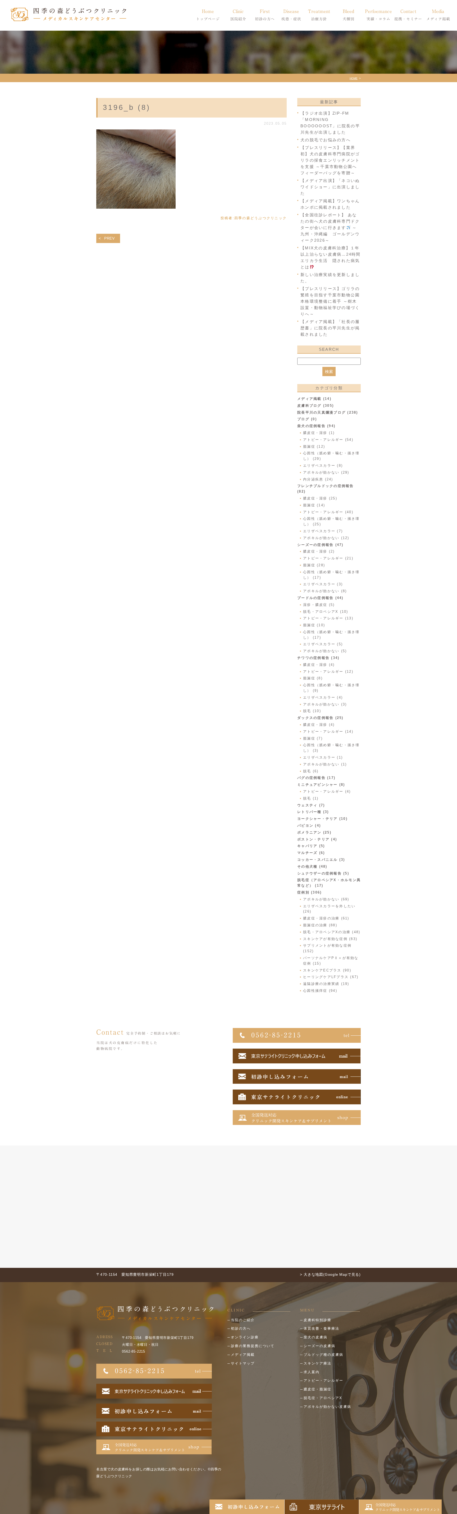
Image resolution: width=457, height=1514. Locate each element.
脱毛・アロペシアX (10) (325, 612)
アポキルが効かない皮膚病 (327, 1407)
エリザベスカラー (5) (323, 644)
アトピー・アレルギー (323, 1380)
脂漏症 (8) (313, 678)
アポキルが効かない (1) (325, 764)
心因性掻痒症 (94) (320, 991)
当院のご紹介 (243, 1320)
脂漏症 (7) (313, 738)
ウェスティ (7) (311, 805)
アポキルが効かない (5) (325, 651)
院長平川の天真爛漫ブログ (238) (327, 412)
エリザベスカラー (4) (323, 697)
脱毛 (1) (311, 798)
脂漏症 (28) (314, 565)
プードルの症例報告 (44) (320, 598)
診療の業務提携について (253, 1346)
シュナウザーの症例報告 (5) (323, 873)
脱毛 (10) (312, 711)
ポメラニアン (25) (314, 832)
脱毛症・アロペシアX (323, 1398)
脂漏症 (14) (314, 505)
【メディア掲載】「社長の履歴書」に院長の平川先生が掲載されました (330, 328)
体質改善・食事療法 (321, 1328)
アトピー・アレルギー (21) (328, 558)
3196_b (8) (126, 107)
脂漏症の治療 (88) (320, 925)
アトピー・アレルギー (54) (328, 440)
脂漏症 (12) (314, 446)
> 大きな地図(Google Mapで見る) (330, 1274)
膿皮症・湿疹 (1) (319, 433)
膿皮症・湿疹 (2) (319, 551)
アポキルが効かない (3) (325, 704)
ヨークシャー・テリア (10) (322, 819)
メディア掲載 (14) (314, 399)
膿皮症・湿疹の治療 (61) (326, 918)
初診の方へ (241, 1328)
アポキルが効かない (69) (326, 899)
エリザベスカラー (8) (323, 466)
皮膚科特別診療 (317, 1320)
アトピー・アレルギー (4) (327, 791)
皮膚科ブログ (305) (315, 406)
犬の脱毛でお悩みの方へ (325, 140)
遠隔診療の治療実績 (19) (326, 984)
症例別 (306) (309, 892)
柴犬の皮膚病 (315, 1337)
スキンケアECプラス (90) (327, 970)
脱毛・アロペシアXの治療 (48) (331, 932)
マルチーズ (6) (311, 853)
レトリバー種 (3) (313, 812)
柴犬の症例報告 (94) (316, 426)
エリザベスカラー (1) (323, 757)
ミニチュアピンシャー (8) (321, 785)
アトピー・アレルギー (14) (328, 731)
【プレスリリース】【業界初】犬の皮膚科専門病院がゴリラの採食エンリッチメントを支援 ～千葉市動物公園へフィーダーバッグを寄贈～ (330, 160)
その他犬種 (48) (312, 866)
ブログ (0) (307, 419)
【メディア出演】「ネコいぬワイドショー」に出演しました (330, 186)
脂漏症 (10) (314, 625)
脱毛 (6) (311, 771)
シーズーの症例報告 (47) (320, 545)
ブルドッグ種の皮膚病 (323, 1355)
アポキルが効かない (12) (326, 538)
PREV (109, 238)
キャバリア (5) (311, 846)
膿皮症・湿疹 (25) (320, 498)
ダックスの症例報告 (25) (320, 718)
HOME (354, 78)
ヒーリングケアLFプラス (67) (330, 977)
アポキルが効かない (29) (326, 472)
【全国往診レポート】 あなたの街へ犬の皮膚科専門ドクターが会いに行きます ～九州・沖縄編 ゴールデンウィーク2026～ (330, 227)
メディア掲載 (243, 1355)
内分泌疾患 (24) (318, 479)
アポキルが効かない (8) (325, 591)
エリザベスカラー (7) (323, 531)
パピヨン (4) (309, 826)
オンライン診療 (245, 1337)
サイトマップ (243, 1363)
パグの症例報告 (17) (316, 778)
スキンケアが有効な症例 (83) (330, 939)
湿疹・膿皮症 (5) (319, 605)
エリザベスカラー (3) (323, 584)
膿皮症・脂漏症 (317, 1389)
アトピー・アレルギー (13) (328, 618)
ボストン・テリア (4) (317, 839)
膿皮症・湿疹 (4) (319, 665)
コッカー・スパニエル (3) (321, 860)
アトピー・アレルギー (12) (328, 672)
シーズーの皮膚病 (319, 1346)
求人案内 (311, 1372)
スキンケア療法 (317, 1363)
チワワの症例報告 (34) (318, 658)
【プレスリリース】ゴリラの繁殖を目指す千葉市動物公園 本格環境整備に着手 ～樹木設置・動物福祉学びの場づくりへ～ (330, 301)
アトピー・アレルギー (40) (328, 512)
